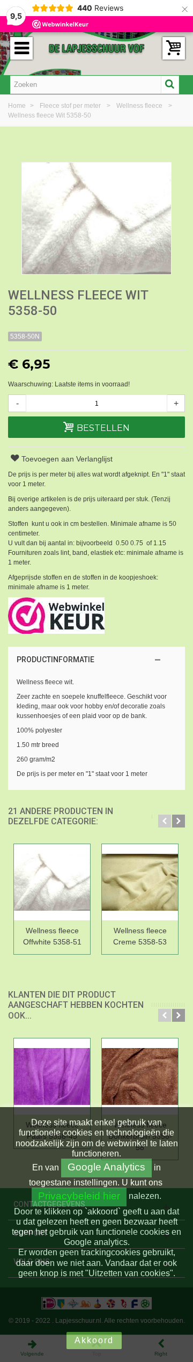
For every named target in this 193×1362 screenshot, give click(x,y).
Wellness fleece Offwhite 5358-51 (52, 936)
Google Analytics (106, 1167)
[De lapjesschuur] (96, 48)
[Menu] (21, 48)
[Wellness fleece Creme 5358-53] (140, 883)
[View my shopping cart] (173, 48)
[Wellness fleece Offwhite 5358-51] (52, 883)
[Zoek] (170, 85)
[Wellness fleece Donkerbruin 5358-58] (140, 1077)
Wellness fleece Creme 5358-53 (140, 936)
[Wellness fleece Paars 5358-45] (52, 1077)
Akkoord (94, 1340)
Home (17, 105)
